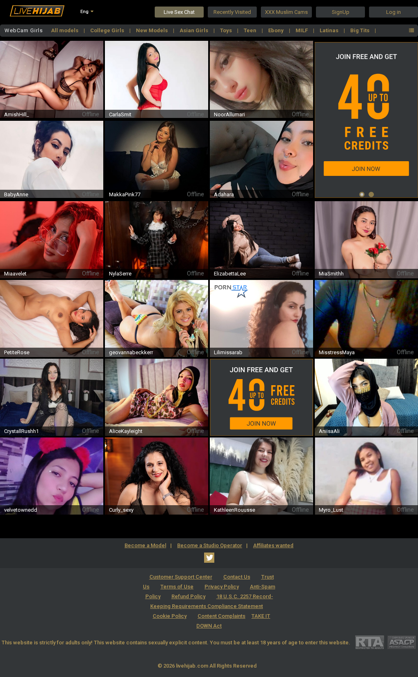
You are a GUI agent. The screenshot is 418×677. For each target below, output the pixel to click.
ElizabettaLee (230, 274)
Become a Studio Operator (209, 545)
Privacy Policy (222, 587)
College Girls (107, 30)
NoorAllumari (229, 114)
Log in (393, 12)
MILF (302, 30)
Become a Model (145, 545)
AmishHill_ (16, 114)
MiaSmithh (331, 274)
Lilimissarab (228, 352)
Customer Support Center (180, 577)
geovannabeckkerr (131, 352)
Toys (226, 30)
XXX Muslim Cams (286, 12)
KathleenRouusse (234, 510)
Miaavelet (15, 274)
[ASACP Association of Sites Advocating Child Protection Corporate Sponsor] (401, 642)
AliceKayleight (125, 431)
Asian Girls (194, 30)
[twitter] (209, 558)
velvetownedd (20, 510)
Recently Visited (232, 12)
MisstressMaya (337, 352)
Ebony (276, 30)
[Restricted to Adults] (369, 642)
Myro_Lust (331, 510)
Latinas (330, 30)
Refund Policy (188, 596)
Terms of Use (176, 587)
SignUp (340, 12)
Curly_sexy (121, 510)
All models (65, 30)
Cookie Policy (170, 616)
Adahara (224, 194)
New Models (152, 30)
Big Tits (360, 30)
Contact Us (236, 577)
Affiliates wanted (273, 545)
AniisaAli (329, 431)
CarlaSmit (120, 114)
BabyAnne (16, 194)
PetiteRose (16, 352)
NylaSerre (120, 274)
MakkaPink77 (124, 194)
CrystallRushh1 (21, 431)
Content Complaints (221, 616)
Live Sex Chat (179, 12)
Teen (251, 30)
